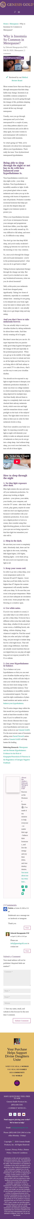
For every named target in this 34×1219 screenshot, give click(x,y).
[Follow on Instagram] (19, 1114)
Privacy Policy (17, 1150)
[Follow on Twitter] (14, 1114)
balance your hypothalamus (13, 703)
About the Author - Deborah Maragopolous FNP (24, 783)
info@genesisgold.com (18, 943)
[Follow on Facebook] (10, 1114)
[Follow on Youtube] (23, 1114)
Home (5, 24)
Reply (27, 928)
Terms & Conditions (20, 1153)
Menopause (14, 24)
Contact (8, 1150)
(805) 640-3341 (17, 1105)
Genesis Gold (23, 730)
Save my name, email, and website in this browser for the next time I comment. (16, 1012)
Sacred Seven (18, 736)
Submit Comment (22, 1021)
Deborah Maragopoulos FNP (16, 47)
